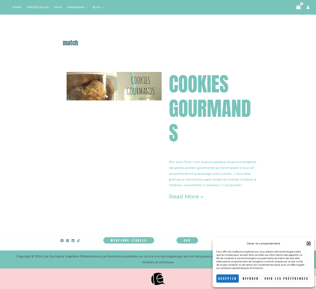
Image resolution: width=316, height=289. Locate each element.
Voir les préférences (287, 278)
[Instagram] (67, 240)
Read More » (186, 197)
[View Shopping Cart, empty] (298, 7)
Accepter (227, 278)
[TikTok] (78, 240)
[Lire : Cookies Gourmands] (114, 86)
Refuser (251, 278)
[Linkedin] (73, 240)
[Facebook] (62, 240)
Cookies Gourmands (210, 108)
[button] (309, 243)
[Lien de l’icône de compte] (308, 7)
